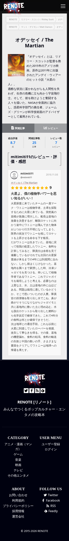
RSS (53, 506)
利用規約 (18, 500)
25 (34, 142)
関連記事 (19, 128)
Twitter (52, 495)
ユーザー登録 (51, 444)
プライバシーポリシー (18, 506)
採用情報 (18, 511)
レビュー (53, 128)
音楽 (18, 460)
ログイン (51, 449)
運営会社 (18, 516)
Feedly (53, 511)
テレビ (18, 470)
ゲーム (18, 454)
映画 (18, 465)
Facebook (52, 500)
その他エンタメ (18, 475)
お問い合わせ (18, 495)
